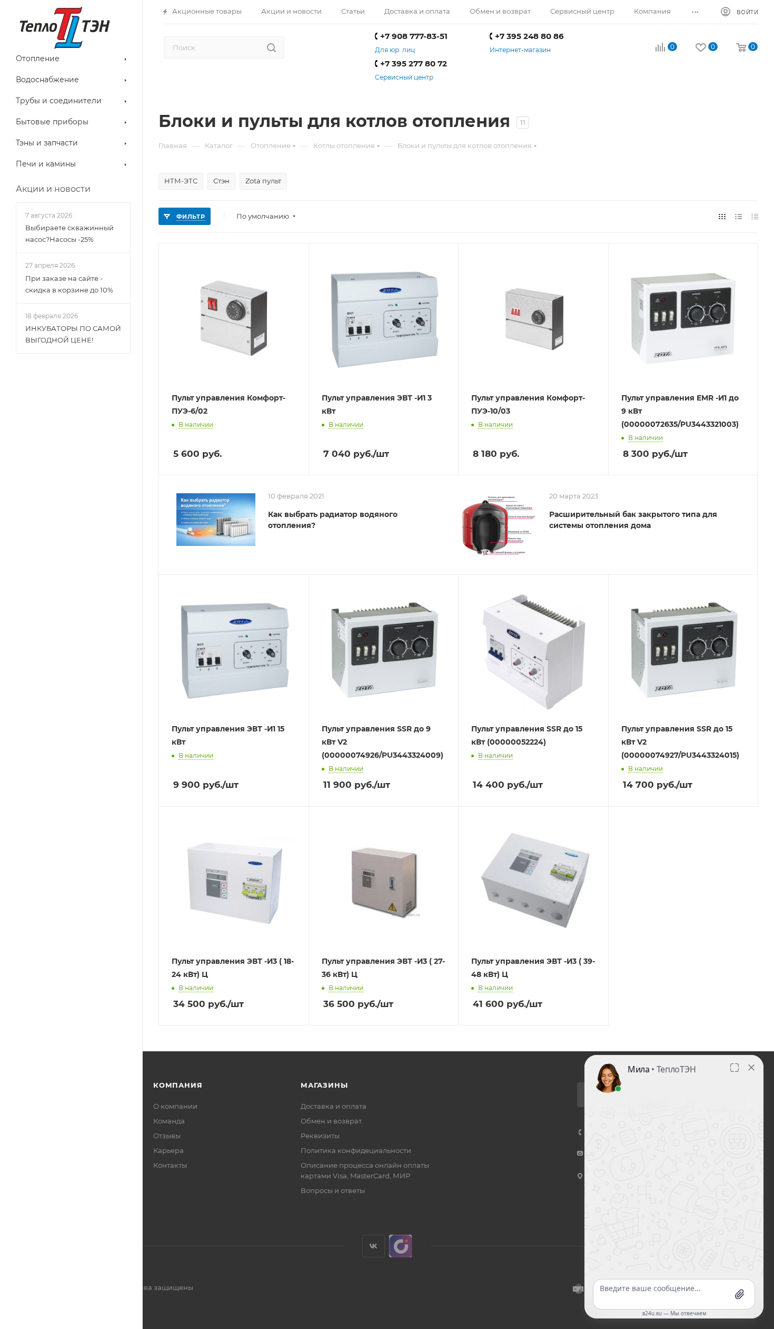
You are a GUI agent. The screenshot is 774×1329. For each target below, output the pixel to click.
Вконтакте (373, 1246)
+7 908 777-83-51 (414, 36)
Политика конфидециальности (356, 1150)
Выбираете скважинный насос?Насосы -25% (69, 233)
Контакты (170, 1165)
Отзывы (167, 1135)
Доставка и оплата (333, 1106)
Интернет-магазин (520, 50)
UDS (400, 1246)
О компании (175, 1106)
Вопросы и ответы (333, 1190)
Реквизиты (320, 1135)
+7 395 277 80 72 (413, 63)
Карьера (168, 1150)
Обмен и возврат (331, 1121)
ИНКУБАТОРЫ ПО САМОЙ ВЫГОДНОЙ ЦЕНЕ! (73, 334)
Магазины (324, 1085)
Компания (177, 1085)
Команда (169, 1121)
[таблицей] (755, 216)
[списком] (738, 216)
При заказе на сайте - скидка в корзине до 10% (69, 284)
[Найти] (271, 47)
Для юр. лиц (395, 50)
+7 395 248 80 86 (529, 36)
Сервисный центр (404, 77)
